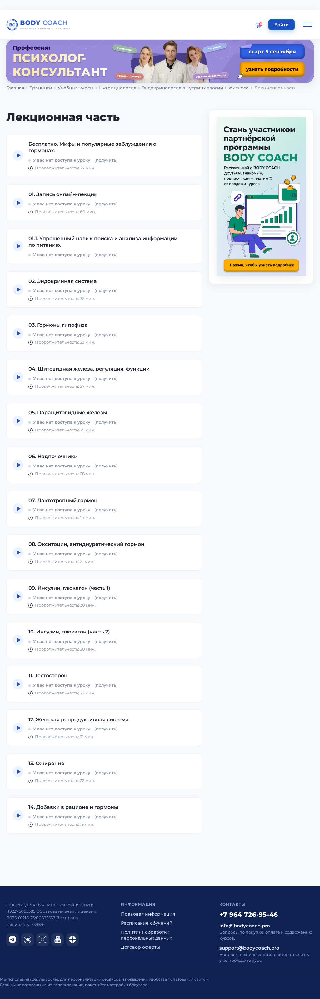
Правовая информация (148, 914)
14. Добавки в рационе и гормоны (73, 807)
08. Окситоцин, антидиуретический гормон (86, 544)
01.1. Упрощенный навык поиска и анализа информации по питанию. (103, 241)
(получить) (106, 160)
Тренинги (41, 87)
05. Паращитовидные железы (67, 413)
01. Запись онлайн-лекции (63, 194)
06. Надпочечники (53, 456)
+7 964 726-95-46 (248, 914)
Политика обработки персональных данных (146, 935)
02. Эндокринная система (62, 281)
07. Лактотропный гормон (63, 500)
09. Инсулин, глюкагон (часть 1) (69, 588)
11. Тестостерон (48, 676)
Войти (281, 25)
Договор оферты (140, 947)
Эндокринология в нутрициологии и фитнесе (195, 87)
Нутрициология (117, 87)
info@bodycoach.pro (244, 926)
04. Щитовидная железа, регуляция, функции (89, 369)
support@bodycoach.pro (249, 948)
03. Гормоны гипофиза (58, 325)
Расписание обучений (146, 923)
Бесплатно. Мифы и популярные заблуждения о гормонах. (92, 147)
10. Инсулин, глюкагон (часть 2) (69, 632)
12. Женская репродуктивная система (78, 720)
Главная (15, 87)
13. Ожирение (46, 763)
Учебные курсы (75, 87)
